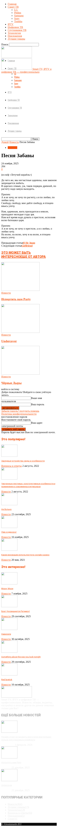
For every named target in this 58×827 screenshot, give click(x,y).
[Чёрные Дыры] (20, 373)
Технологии (14, 33)
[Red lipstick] (9, 674)
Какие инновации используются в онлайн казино (25, 555)
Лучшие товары (16, 38)
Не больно (6, 509)
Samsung (19, 15)
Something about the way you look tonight (21, 657)
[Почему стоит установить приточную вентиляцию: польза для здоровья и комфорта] (9, 731)
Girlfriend (27, 245)
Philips (17, 12)
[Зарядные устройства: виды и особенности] (9, 455)
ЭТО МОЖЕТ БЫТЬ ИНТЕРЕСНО (16, 255)
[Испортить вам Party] (20, 290)
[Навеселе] (9, 629)
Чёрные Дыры (11, 383)
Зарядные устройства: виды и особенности (23, 461)
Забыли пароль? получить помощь (20, 411)
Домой (5, 142)
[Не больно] (9, 504)
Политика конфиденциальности (19, 414)
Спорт (12, 818)
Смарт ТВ (13, 6)
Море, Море (7, 588)
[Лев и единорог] (9, 527)
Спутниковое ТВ (17, 30)
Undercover (9, 341)
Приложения (15, 36)
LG (16, 9)
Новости (14, 142)
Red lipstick (6, 679)
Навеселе (6, 634)
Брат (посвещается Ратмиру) (15, 611)
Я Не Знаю (29, 242)
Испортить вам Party (16, 299)
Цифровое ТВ (15, 27)
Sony (16, 18)
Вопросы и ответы (11, 466)
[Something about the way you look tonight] (9, 651)
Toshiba (18, 21)
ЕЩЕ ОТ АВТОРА (33, 257)
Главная (12, 4)
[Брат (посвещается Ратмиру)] (9, 606)
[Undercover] (20, 332)
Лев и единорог (9, 532)
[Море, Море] (9, 583)
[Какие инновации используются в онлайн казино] (9, 549)
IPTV (11, 24)
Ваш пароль (37, 404)
